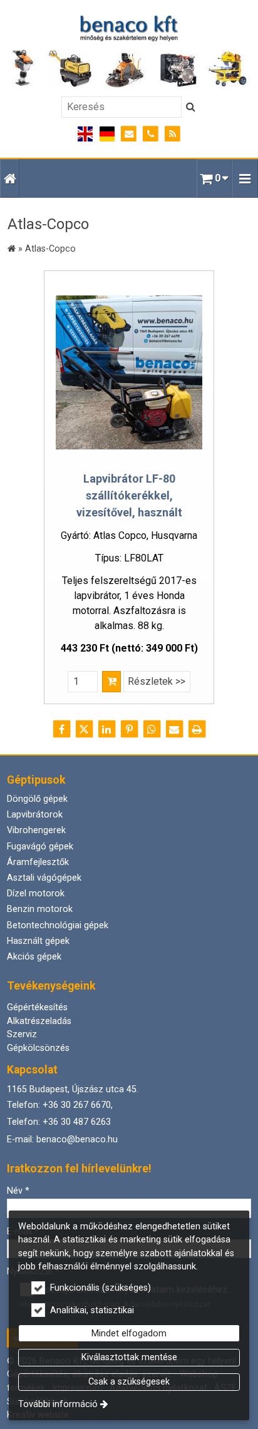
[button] (245, 178)
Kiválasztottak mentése (129, 1357)
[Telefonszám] (151, 134)
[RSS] (172, 134)
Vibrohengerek (36, 830)
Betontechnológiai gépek (57, 925)
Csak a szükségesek (129, 1381)
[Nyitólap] (129, 52)
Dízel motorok (35, 893)
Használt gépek (38, 941)
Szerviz (22, 1034)
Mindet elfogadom (129, 1333)
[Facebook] (61, 729)
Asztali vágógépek (44, 878)
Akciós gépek (34, 956)
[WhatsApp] (152, 729)
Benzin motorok (40, 909)
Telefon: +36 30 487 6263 (59, 1122)
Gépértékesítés (37, 1007)
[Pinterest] (129, 729)
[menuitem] (9, 178)
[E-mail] (129, 134)
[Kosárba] (111, 681)
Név (18, 1191)
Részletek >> (156, 681)
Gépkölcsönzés (38, 1048)
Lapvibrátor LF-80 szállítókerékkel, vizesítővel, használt (129, 495)
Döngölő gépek (37, 799)
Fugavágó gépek (40, 846)
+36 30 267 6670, (78, 1105)
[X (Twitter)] (84, 729)
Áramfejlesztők (38, 862)
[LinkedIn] (106, 729)
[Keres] (190, 107)
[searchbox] (121, 107)
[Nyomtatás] (197, 729)
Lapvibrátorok (35, 814)
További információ (58, 1404)
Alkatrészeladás (39, 1021)
